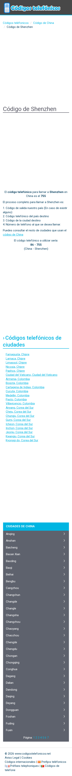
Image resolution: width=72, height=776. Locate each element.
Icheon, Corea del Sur (19, 424)
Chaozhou (12, 635)
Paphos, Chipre (15, 371)
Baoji (9, 567)
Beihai (9, 574)
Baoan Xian (13, 554)
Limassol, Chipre (16, 362)
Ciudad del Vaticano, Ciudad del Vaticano (31, 375)
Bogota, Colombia (17, 383)
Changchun (13, 595)
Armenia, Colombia (18, 379)
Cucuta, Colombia (17, 391)
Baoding (11, 561)
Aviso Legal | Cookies (18, 757)
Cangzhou (12, 588)
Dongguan (12, 710)
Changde (11, 601)
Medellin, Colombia (17, 395)
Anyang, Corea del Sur (20, 407)
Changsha (12, 615)
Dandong (11, 689)
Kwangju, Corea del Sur (20, 436)
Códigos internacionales (20, 762)
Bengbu (10, 581)
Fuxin (9, 730)
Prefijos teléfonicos (53, 762)
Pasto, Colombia (16, 399)
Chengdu (11, 649)
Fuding (10, 723)
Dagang (10, 676)
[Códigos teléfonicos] (31, 5)
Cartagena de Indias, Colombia (25, 387)
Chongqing (12, 662)
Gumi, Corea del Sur (18, 420)
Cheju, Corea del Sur (18, 411)
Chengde (11, 642)
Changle (11, 608)
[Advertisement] (36, 68)
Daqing (10, 696)
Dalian (9, 682)
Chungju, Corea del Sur (20, 416)
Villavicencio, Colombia (20, 403)
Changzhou (13, 622)
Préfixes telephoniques (24, 766)
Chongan (11, 656)
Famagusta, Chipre (17, 354)
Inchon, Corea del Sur (19, 428)
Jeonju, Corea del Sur (19, 432)
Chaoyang (12, 628)
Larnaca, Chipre (15, 358)
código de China (13, 234)
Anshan (11, 540)
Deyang (10, 703)
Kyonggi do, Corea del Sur (22, 440)
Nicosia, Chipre (15, 367)
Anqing (10, 534)
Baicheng (11, 547)
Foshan (10, 716)
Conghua (11, 669)
